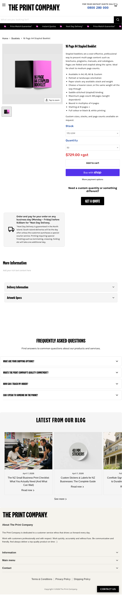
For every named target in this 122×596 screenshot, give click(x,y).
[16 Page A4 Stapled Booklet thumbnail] (6, 111)
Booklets (15, 38)
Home (5, 38)
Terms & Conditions (42, 579)
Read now (27, 490)
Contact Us (108, 589)
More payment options (92, 179)
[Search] (118, 19)
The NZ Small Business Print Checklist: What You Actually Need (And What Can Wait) (28, 481)
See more (59, 499)
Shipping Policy (82, 579)
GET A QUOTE (92, 201)
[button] (61, 287)
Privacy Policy (62, 579)
